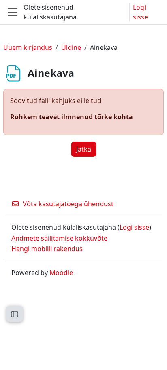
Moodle (61, 272)
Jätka (83, 149)
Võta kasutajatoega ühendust (68, 203)
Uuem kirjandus (27, 47)
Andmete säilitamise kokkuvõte (59, 238)
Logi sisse (140, 12)
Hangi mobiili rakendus (47, 248)
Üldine (71, 47)
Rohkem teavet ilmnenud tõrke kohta (71, 116)
